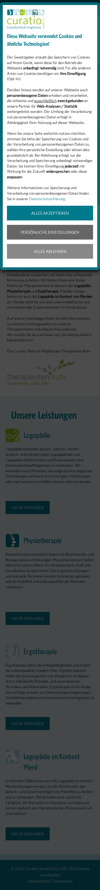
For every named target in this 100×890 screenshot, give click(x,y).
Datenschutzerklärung (47, 199)
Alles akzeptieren (50, 213)
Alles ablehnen (50, 251)
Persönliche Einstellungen (50, 232)
